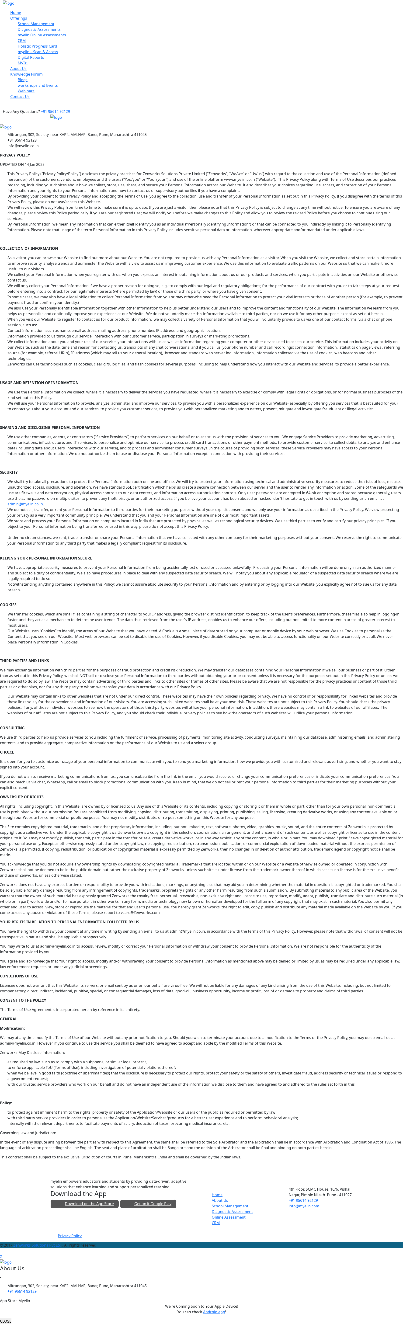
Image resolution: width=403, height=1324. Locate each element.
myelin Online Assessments (42, 35)
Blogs (23, 79)
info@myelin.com (304, 1206)
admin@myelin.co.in (25, 504)
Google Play (152, 1203)
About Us (18, 68)
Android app (214, 1311)
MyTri (23, 63)
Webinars (26, 91)
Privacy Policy (70, 1235)
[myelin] (8, 2)
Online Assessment (229, 1217)
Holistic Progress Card (37, 46)
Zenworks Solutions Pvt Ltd (37, 1245)
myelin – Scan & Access (38, 51)
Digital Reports (31, 57)
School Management (36, 23)
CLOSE (5, 1321)
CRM (22, 40)
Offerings (18, 18)
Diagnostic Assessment (232, 1211)
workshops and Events (38, 85)
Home (15, 12)
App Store (89, 1203)
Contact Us (20, 96)
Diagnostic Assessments (39, 29)
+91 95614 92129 (55, 111)
